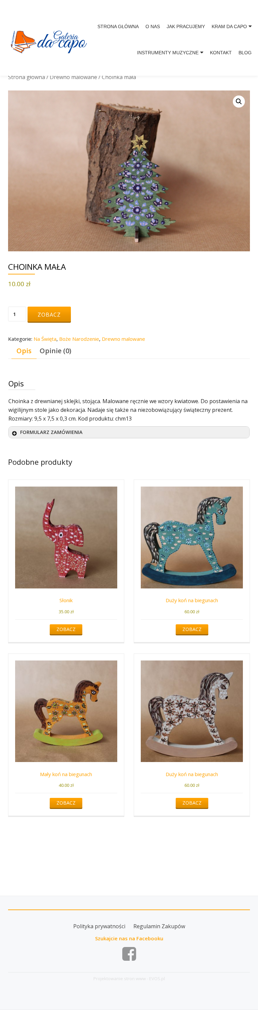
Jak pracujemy (186, 26)
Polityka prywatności (99, 926)
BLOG (245, 52)
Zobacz (49, 314)
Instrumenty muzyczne (168, 52)
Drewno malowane (73, 77)
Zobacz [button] (66, 629)
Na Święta (45, 338)
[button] (239, 102)
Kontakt (221, 52)
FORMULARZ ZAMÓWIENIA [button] (51, 432)
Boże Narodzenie (79, 338)
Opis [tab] (24, 350)
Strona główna (118, 26)
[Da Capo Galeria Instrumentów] (50, 37)
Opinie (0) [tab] (55, 350)
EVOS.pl (157, 978)
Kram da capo (229, 26)
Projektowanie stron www (119, 978)
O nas (152, 26)
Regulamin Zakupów (159, 926)
